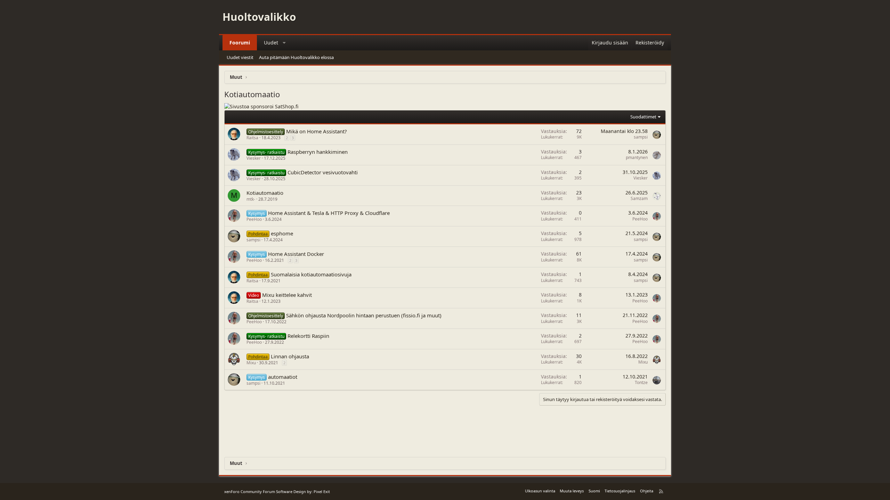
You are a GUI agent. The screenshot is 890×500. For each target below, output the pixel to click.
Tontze (641, 382)
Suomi (594, 490)
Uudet (271, 42)
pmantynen (637, 157)
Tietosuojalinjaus (620, 490)
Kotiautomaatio (264, 192)
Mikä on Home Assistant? (316, 131)
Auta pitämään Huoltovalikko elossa (296, 57)
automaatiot (282, 376)
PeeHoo (254, 219)
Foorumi (239, 42)
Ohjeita (646, 490)
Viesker (253, 158)
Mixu (251, 363)
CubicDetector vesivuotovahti (323, 172)
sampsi (641, 137)
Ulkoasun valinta (540, 490)
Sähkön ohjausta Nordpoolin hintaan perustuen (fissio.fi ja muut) (364, 315)
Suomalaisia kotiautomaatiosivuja (311, 274)
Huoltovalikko (259, 17)
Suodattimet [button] (643, 117)
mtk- (250, 199)
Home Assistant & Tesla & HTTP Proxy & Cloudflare (329, 212)
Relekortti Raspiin (308, 335)
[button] (284, 42)
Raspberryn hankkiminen (318, 151)
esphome (282, 233)
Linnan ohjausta (290, 356)
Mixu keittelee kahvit (287, 294)
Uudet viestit (240, 57)
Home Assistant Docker (296, 253)
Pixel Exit (322, 491)
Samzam (639, 198)
